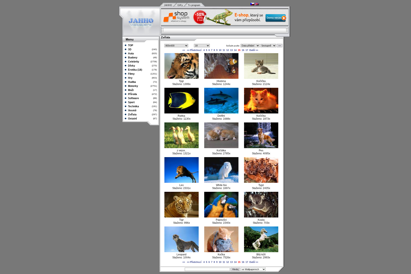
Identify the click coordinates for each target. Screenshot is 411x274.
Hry (130, 77)
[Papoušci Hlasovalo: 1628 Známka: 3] (221, 216)
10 (220, 50)
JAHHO (168, 5)
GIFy (180, 5)
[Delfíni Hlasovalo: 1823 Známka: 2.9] (221, 112)
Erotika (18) (134, 69)
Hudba (131, 81)
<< (184, 50)
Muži (130, 90)
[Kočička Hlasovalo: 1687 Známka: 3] (261, 78)
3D (129, 49)
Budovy (132, 57)
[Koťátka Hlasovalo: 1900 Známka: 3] (221, 147)
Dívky (131, 65)
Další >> (253, 50)
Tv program (194, 5)
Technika (133, 106)
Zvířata (132, 114)
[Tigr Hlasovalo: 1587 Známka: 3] (181, 216)
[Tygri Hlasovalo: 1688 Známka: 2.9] (261, 182)
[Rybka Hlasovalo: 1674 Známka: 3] (181, 112)
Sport (131, 102)
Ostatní (132, 118)
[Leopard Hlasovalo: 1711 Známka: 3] (181, 251)
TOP (130, 45)
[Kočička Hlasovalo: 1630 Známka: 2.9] (261, 112)
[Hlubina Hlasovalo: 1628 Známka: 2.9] (221, 78)
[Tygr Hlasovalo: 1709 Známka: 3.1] (181, 78)
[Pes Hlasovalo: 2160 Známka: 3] (261, 147)
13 (231, 50)
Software (133, 98)
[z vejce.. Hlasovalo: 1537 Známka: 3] (181, 147)
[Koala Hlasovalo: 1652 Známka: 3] (261, 216)
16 (243, 50)
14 (235, 50)
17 (247, 50)
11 (224, 50)
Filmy (131, 73)
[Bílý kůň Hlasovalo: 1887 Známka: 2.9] (261, 251)
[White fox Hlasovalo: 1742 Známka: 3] (221, 182)
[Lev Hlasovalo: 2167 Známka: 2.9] (181, 182)
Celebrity (133, 61)
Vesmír (132, 110)
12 (227, 50)
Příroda (132, 94)
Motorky (132, 86)
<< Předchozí (194, 50)
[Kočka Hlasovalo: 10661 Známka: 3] (221, 251)
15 (239, 50)
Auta (130, 53)
